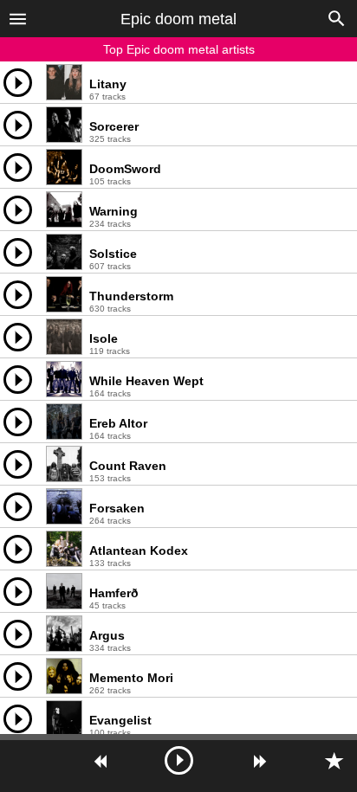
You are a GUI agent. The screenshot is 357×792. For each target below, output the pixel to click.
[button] (18, 18)
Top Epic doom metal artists (179, 49)
